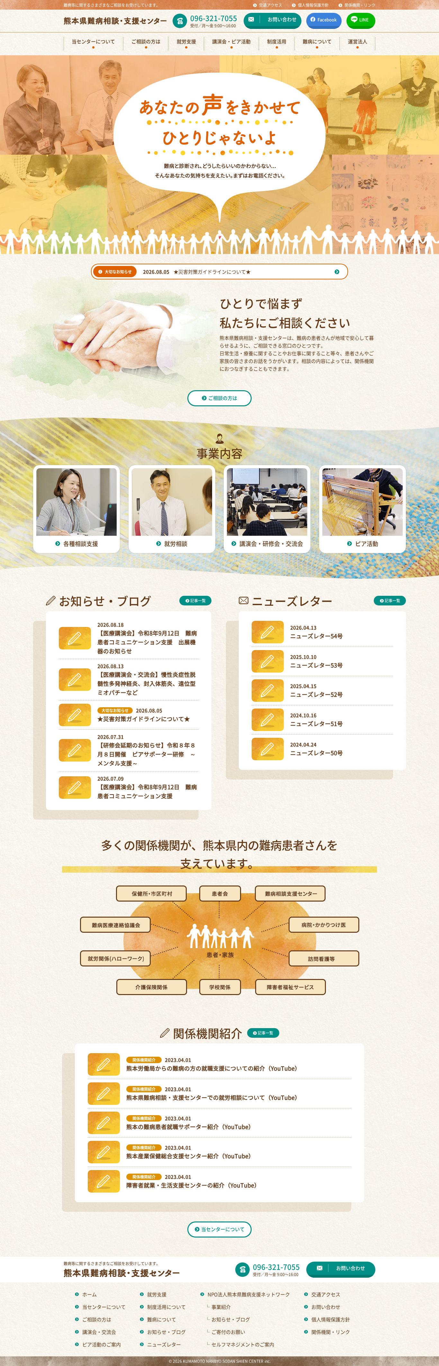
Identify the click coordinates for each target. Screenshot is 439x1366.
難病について (161, 1319)
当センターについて (104, 1306)
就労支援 (156, 1294)
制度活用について (166, 1306)
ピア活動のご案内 (101, 1344)
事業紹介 (218, 1306)
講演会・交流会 (99, 1331)
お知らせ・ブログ (166, 1331)
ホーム (89, 1294)
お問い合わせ (325, 1306)
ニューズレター (164, 1344)
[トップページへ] (115, 21)
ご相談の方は (96, 1319)
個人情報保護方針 (330, 1319)
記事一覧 (197, 600)
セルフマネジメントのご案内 (239, 1344)
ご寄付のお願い (225, 1331)
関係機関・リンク (330, 1331)
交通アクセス (325, 1294)
